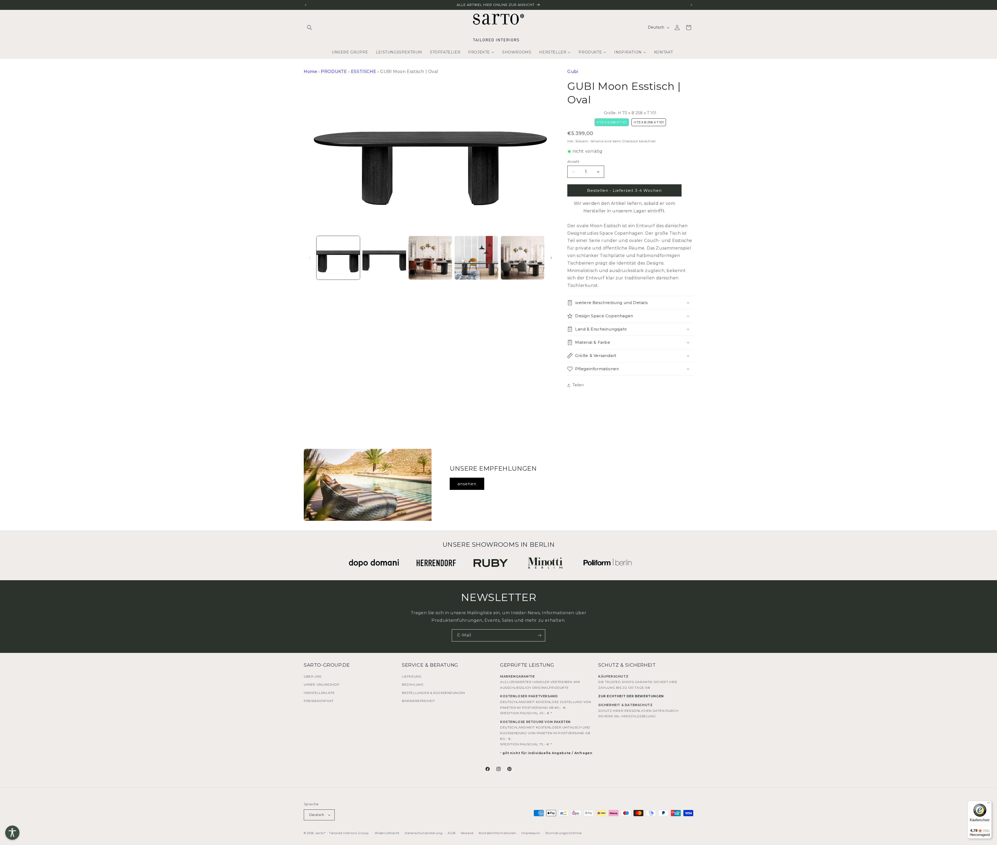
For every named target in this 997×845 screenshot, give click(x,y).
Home (310, 71)
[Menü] (989, 804)
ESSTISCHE (363, 71)
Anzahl (573, 161)
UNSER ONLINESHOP (322, 684)
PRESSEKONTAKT (319, 701)
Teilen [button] (578, 385)
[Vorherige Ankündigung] (305, 5)
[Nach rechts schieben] (551, 257)
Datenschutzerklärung (424, 833)
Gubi (572, 71)
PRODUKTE (334, 71)
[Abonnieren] (539, 635)
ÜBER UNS (312, 676)
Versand (596, 141)
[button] (309, 27)
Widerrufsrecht (387, 833)
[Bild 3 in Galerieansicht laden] (430, 257)
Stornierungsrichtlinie (563, 833)
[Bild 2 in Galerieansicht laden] (384, 257)
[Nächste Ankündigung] (691, 5)
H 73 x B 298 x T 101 (649, 122)
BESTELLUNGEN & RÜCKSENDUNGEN (433, 693)
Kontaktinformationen (497, 833)
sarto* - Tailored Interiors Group (342, 833)
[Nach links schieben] (309, 257)
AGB (451, 833)
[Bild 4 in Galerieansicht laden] (476, 257)
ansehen (466, 483)
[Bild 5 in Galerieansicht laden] (522, 257)
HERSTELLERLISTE (319, 693)
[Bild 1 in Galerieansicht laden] (338, 257)
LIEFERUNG (411, 676)
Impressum (530, 833)
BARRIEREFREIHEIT (418, 701)
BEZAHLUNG (412, 684)
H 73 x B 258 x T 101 (612, 122)
